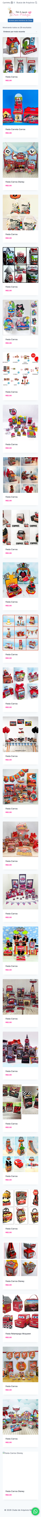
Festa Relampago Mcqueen (18, 1334)
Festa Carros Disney (15, 182)
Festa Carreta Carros (15, 129)
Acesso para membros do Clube (20, 20)
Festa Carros (12, 77)
